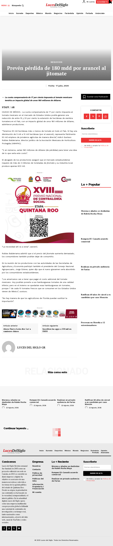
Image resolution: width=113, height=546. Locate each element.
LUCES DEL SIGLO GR (31, 347)
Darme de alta (95, 140)
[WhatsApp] (105, 116)
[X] (93, 116)
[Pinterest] (99, 116)
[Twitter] (14, 528)
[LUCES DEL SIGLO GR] (8, 347)
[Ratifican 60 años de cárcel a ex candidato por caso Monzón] (96, 282)
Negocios (56, 62)
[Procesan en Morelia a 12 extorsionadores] (96, 310)
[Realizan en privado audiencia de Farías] (96, 255)
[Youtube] (19, 528)
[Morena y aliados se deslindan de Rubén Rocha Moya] (96, 199)
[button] (18, 5)
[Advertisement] (96, 166)
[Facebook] (86, 116)
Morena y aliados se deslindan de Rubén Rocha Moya (95, 212)
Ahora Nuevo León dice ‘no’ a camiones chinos (17, 330)
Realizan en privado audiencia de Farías (66, 401)
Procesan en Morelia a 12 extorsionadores (93, 323)
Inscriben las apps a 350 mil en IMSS (56, 330)
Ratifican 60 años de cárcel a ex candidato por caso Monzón (96, 296)
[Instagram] (9, 528)
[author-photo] (4, 407)
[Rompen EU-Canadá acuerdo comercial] (96, 227)
